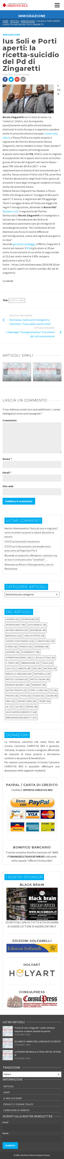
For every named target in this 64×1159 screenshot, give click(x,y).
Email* (6, 1122)
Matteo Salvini (40, 679)
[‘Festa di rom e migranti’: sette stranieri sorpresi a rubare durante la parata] (8, 1031)
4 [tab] (30, 379)
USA (19, 706)
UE (9, 706)
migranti (38, 684)
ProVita (12, 695)
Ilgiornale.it (30, 652)
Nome (7, 459)
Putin (26, 695)
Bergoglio (13, 635)
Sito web (8, 486)
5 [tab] (34, 379)
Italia (47, 663)
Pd (28, 248)
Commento (10, 420)
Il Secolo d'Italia (44, 657)
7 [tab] (42, 379)
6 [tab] (38, 379)
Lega (10, 668)
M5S (37, 668)
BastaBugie (38, 630)
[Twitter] (11, 79)
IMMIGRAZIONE (11, 34)
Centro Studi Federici (20, 641)
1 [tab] (17, 379)
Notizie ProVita (16, 690)
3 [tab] (26, 379)
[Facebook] (5, 79)
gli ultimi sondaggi (24, 244)
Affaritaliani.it (15, 624)
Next (58, 372)
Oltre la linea (17, 300)
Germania (41, 646)
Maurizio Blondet (18, 684)
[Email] (23, 79)
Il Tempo (12, 663)
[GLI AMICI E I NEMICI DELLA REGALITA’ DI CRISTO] (8, 1043)
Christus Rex (45, 641)
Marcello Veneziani (18, 673)
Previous (5, 372)
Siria (10, 701)
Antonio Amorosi (17, 630)
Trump (44, 701)
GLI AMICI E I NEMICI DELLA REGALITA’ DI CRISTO (38, 1041)
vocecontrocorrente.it (21, 712)
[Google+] (17, 79)
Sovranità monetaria (27, 541)
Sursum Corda (26, 701)
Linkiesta (23, 668)
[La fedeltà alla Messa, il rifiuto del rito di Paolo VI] (8, 1055)
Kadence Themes (43, 1155)
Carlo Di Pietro (34, 635)
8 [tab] (46, 379)
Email (7, 472)
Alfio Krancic (37, 624)
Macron (50, 668)
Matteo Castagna (17, 679)
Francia (26, 646)
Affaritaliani (30, 619)
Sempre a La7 (10, 211)
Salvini (52, 695)
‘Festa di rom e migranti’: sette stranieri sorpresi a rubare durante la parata (31, 532)
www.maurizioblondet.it (21, 717)
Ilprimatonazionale (18, 657)
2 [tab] (22, 379)
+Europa (12, 619)
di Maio (11, 646)
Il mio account (12, 1098)
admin (26, 74)
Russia (38, 695)
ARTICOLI (8, 1086)
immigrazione (30, 663)
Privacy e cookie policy (18, 1104)
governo (12, 652)
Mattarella (42, 673)
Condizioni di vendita (16, 1110)
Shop (6, 1092)
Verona (31, 706)
